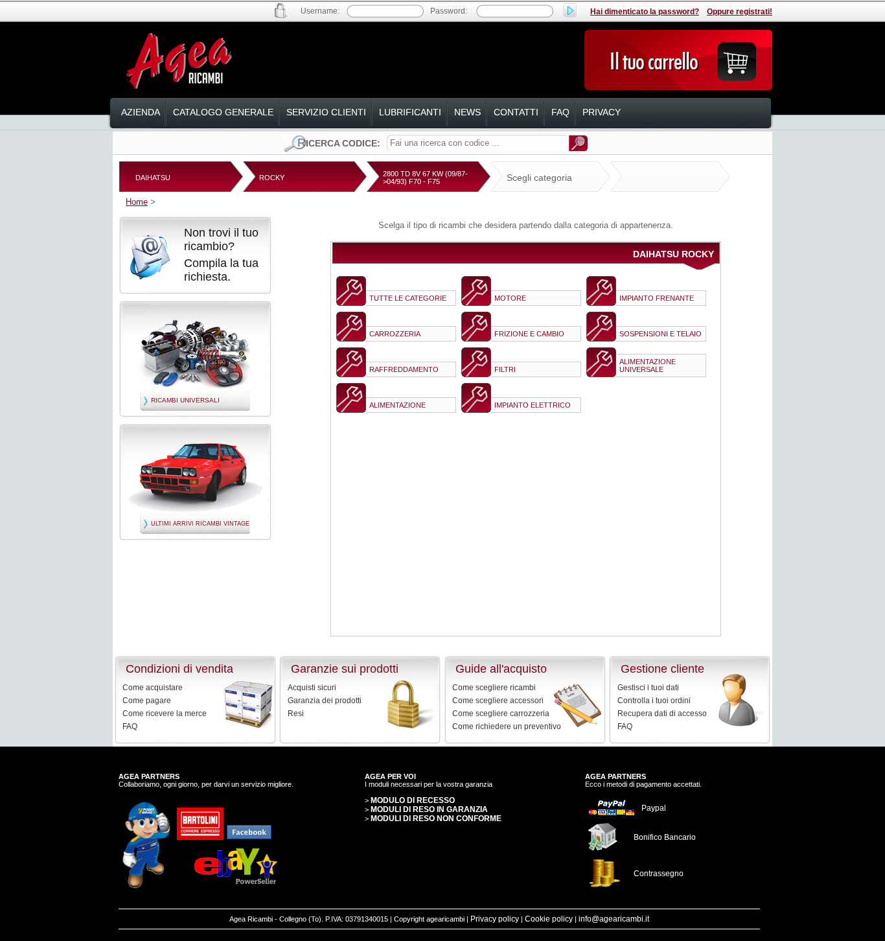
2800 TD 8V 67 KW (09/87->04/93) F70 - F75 (425, 177)
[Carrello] (678, 87)
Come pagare (146, 700)
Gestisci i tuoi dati (648, 687)
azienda (140, 112)
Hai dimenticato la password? (644, 11)
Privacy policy (494, 919)
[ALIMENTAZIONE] (351, 410)
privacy (601, 112)
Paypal (653, 808)
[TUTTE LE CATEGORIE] (351, 303)
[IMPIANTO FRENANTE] (601, 303)
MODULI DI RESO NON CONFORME (436, 818)
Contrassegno (659, 873)
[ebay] (236, 885)
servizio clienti (326, 112)
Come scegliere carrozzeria (500, 713)
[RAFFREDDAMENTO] (351, 374)
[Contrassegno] (604, 887)
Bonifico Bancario (665, 837)
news (467, 112)
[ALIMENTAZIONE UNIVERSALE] (601, 374)
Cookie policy (549, 919)
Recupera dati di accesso (662, 713)
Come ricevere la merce (164, 713)
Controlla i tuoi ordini (654, 700)
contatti (516, 112)
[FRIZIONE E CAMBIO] (476, 338)
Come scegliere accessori (498, 700)
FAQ (129, 726)
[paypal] (611, 814)
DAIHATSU (152, 177)
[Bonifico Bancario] (603, 848)
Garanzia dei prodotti (325, 700)
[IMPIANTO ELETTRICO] (476, 410)
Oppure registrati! (739, 11)
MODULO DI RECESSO (413, 800)
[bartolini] (200, 837)
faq (560, 112)
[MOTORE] (476, 303)
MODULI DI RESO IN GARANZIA (429, 809)
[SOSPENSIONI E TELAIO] (601, 338)
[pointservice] (146, 887)
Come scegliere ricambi (494, 687)
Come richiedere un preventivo (506, 726)
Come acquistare (152, 687)
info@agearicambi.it (614, 919)
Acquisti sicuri (312, 687)
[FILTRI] (476, 374)
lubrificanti (410, 112)
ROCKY (271, 177)
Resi (296, 713)
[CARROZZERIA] (351, 338)
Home (137, 202)
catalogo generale (223, 112)
